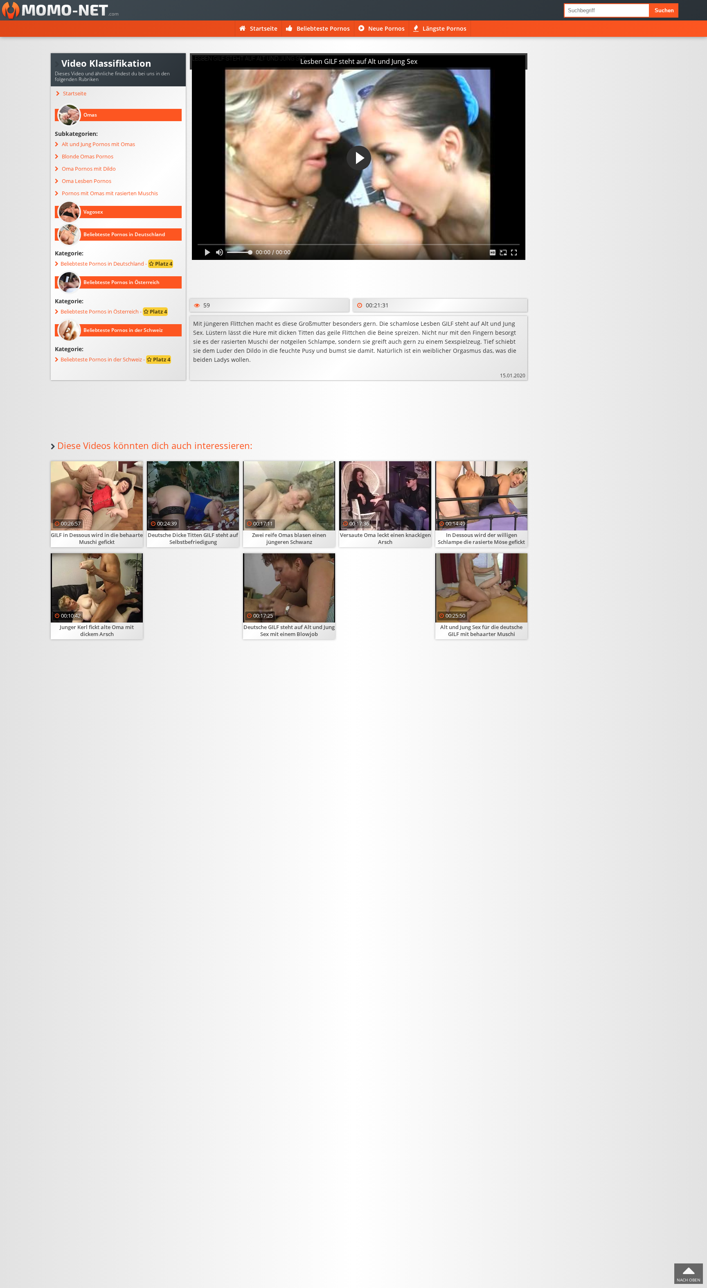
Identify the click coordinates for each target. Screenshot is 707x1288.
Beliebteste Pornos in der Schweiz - (115, 359)
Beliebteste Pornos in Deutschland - (116, 263)
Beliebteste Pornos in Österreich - (114, 311)
